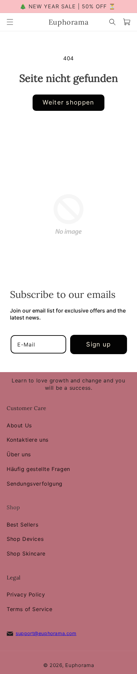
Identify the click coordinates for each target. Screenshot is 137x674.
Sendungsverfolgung (35, 483)
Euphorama (79, 665)
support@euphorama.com (46, 633)
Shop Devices (25, 539)
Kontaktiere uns (28, 439)
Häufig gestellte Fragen (38, 469)
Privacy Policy (26, 594)
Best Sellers (22, 524)
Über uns (19, 454)
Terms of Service (30, 609)
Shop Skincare (26, 553)
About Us (19, 425)
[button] (10, 22)
